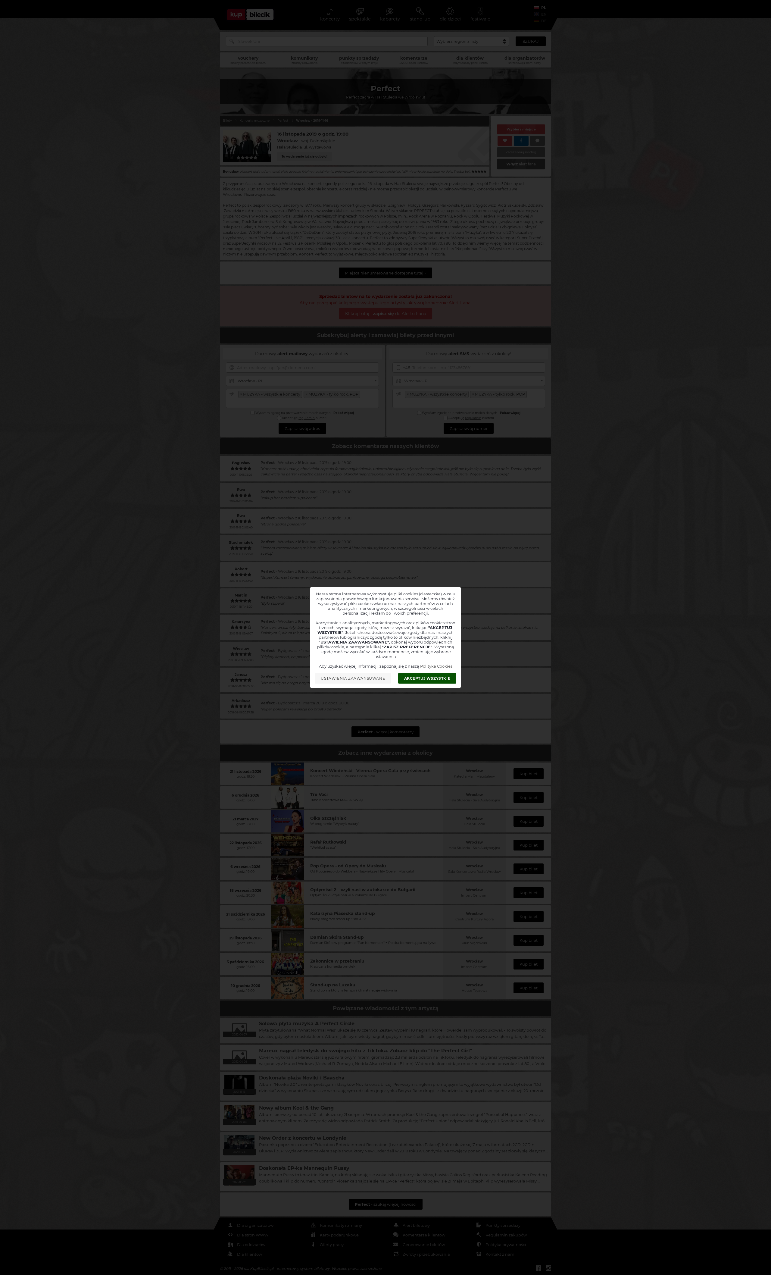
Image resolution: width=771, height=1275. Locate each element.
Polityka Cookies (436, 666)
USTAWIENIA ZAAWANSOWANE (353, 678)
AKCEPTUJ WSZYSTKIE (427, 678)
